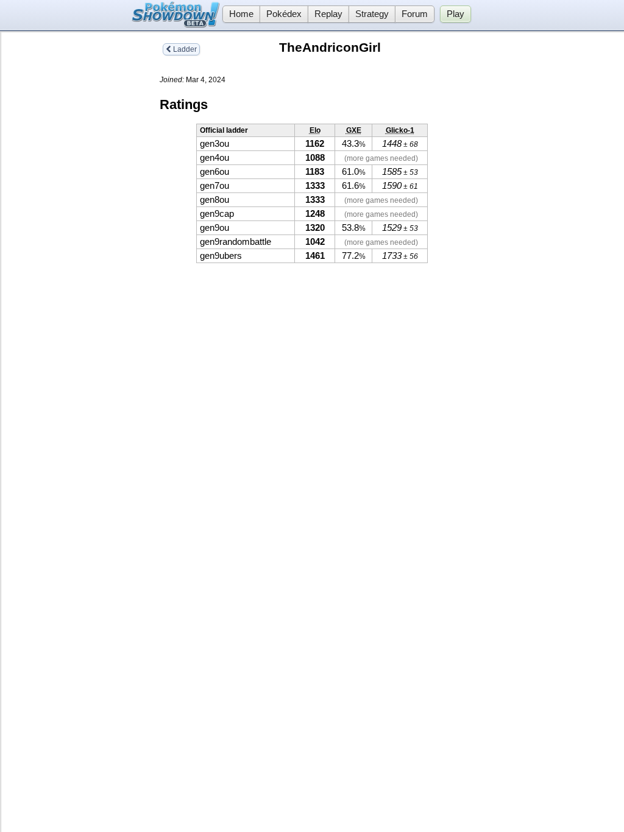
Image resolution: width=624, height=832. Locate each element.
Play (455, 14)
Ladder (184, 49)
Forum (415, 14)
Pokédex (284, 14)
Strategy (372, 14)
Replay (328, 14)
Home (241, 14)
